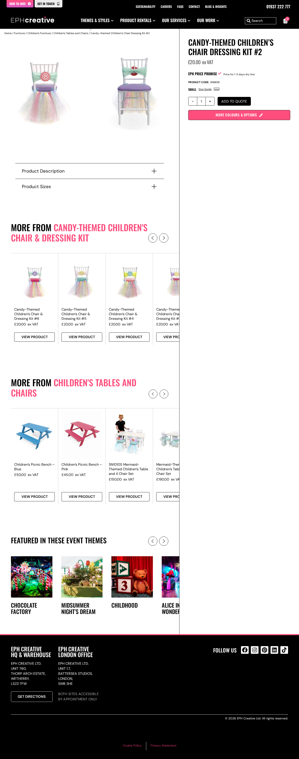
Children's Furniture (39, 33)
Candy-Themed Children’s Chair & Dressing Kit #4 (123, 314)
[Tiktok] (284, 650)
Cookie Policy (132, 745)
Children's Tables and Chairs (70, 33)
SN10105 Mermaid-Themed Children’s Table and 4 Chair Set (128, 469)
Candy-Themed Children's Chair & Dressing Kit (79, 232)
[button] (152, 238)
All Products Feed (246, 668)
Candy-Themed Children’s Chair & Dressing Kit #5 (76, 314)
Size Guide (205, 89)
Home (8, 33)
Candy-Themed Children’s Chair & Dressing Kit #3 (170, 314)
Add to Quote (234, 101)
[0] (284, 20)
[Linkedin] (274, 650)
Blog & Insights (216, 6)
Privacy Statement (163, 745)
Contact (194, 6)
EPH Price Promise (202, 73)
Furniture (19, 33)
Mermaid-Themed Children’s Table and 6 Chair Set (174, 469)
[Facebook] (245, 650)
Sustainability (145, 6)
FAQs (180, 6)
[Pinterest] (264, 650)
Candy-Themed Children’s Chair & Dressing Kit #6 (28, 314)
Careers (166, 6)
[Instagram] (255, 650)
